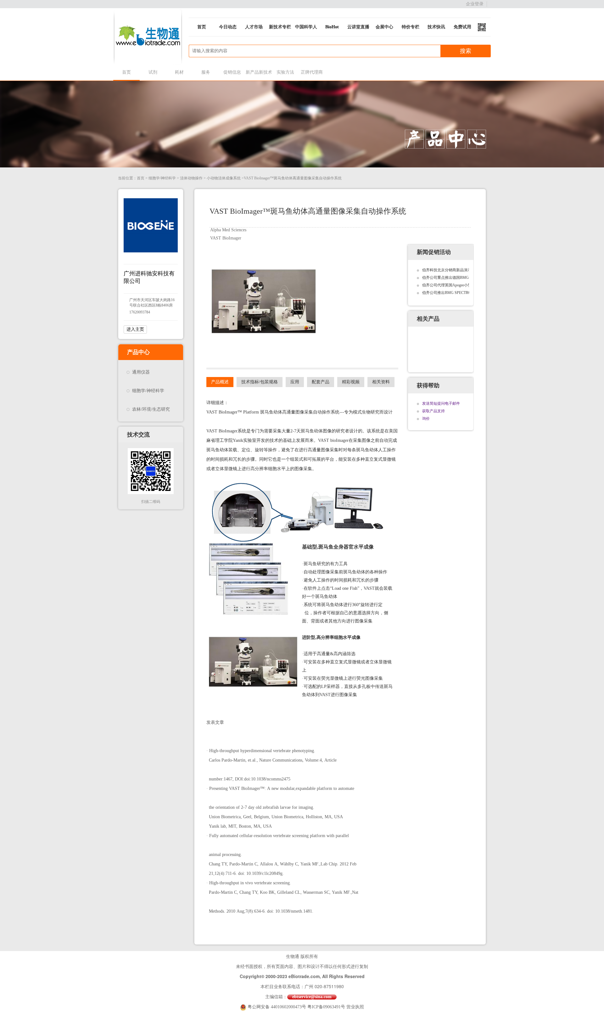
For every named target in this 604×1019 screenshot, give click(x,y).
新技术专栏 (280, 27)
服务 (205, 72)
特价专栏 (410, 27)
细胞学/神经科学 (162, 178)
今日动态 (228, 27)
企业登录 (475, 4)
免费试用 (462, 27)
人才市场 (254, 27)
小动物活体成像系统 (224, 178)
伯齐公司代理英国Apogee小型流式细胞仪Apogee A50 (465, 285)
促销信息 (232, 72)
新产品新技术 (259, 72)
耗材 (179, 72)
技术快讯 (436, 27)
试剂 (152, 72)
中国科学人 (306, 27)
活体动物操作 (191, 178)
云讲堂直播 (358, 27)
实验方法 (285, 72)
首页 (201, 27)
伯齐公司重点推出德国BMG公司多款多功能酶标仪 (464, 277)
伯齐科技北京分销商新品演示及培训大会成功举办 (463, 270)
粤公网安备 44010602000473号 (277, 1007)
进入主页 (135, 329)
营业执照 (355, 1007)
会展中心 (384, 27)
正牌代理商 (312, 72)
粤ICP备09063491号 (326, 1007)
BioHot (332, 27)
